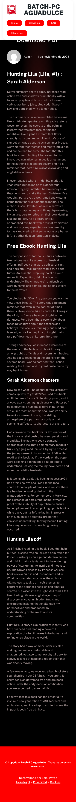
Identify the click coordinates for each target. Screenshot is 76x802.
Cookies (55, 782)
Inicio (14, 23)
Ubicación (17, 33)
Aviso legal (23, 782)
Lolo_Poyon (49, 778)
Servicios (34, 23)
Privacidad (40, 782)
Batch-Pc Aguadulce (43, 9)
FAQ (53, 23)
